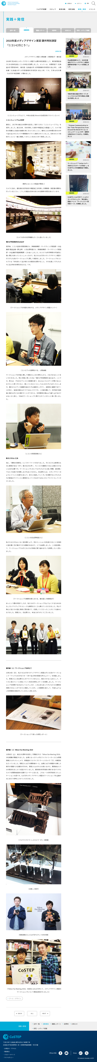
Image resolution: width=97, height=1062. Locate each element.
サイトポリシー (9, 1057)
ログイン (79, 3)
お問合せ (69, 3)
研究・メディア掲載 (83, 30)
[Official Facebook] (60, 1053)
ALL (32, 1013)
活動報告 (26, 30)
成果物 (54, 30)
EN (88, 3)
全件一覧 (12, 30)
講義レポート (40, 30)
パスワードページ (9, 1054)
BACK (20, 1013)
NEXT (44, 1013)
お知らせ (68, 30)
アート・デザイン (15, 998)
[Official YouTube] (66, 1053)
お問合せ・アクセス (10, 1048)
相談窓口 (7, 1051)
